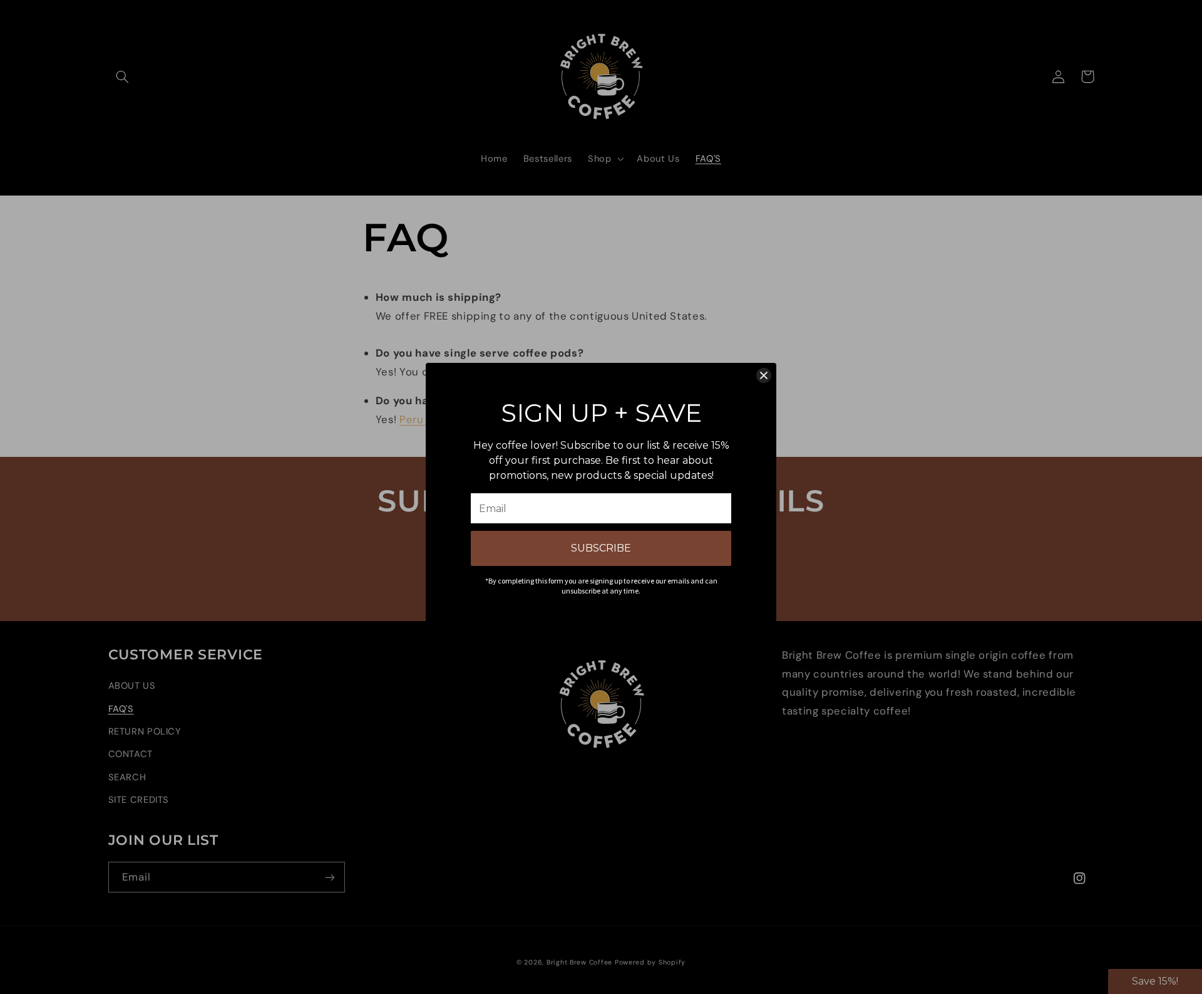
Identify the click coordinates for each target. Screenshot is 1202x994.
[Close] (763, 375)
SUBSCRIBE (601, 548)
